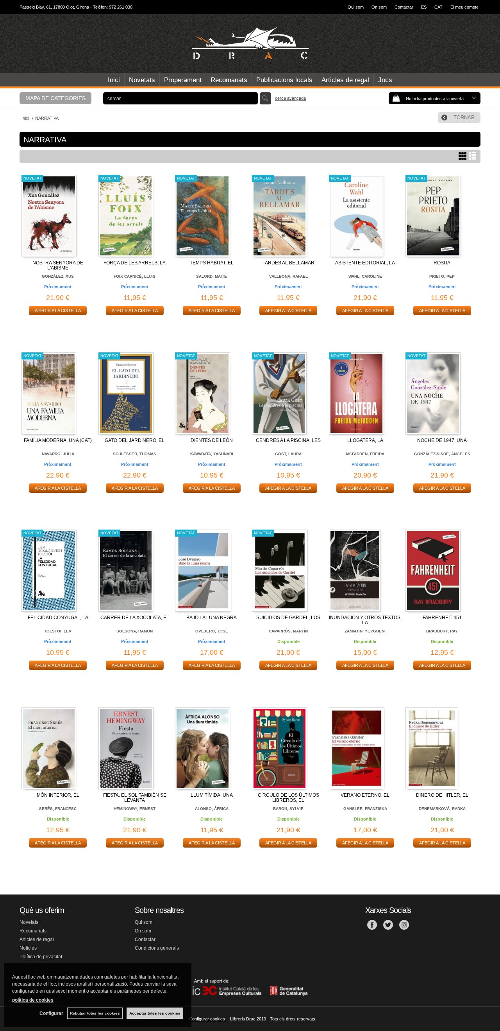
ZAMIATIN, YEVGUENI (365, 631)
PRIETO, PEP (442, 276)
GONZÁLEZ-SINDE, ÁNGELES (442, 454)
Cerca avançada (290, 98)
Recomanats (229, 80)
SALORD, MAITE (211, 276)
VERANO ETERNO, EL (365, 795)
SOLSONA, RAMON (134, 631)
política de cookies (33, 1000)
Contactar (404, 7)
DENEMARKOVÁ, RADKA (442, 808)
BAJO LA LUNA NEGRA (211, 617)
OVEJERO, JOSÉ (211, 631)
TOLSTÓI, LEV (57, 631)
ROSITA (442, 263)
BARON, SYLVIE (288, 808)
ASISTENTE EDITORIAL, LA (365, 263)
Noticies (28, 948)
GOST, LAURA (288, 454)
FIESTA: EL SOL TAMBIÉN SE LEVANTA (134, 797)
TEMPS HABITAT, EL (212, 263)
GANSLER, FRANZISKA (365, 808)
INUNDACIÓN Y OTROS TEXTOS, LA (365, 620)
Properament (183, 80)
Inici (114, 80)
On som (379, 7)
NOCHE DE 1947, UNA (442, 440)
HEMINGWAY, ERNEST (134, 808)
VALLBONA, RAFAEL (288, 276)
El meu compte (464, 7)
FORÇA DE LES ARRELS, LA (135, 263)
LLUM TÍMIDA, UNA (212, 795)
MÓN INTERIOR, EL (58, 795)
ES (424, 7)
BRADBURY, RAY (442, 631)
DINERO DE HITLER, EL (442, 795)
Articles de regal (345, 80)
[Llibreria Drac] (250, 43)
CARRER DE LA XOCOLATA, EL (134, 617)
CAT (438, 7)
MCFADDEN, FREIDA (365, 454)
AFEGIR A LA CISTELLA (58, 310)
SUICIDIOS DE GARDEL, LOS (288, 617)
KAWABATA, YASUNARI (211, 454)
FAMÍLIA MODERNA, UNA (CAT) (58, 440)
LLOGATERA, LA (365, 440)
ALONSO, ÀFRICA (212, 808)
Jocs (385, 80)
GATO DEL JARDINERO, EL (134, 440)
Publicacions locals (284, 80)
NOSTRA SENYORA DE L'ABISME (57, 265)
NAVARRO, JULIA (58, 454)
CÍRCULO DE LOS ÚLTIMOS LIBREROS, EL (288, 797)
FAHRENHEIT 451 (442, 617)
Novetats (142, 80)
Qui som (356, 7)
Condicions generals (157, 948)
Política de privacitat (41, 956)
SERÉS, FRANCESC (58, 808)
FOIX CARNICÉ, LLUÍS (134, 276)
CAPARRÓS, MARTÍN (288, 631)
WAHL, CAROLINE (365, 276)
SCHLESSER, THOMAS (134, 454)
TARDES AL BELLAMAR (288, 263)
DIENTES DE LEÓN (212, 440)
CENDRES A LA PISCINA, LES (288, 440)
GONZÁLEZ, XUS (58, 276)
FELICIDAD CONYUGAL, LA (58, 617)
